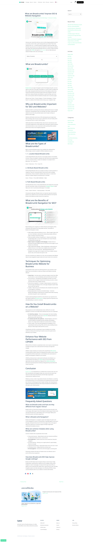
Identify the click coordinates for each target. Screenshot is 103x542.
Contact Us (58, 527)
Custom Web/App (43, 529)
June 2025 (70, 81)
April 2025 (70, 85)
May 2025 (70, 83)
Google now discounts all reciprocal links (52, 492)
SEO (41, 18)
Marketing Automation (44, 525)
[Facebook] (25, 473)
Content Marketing (71, 124)
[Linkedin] (30, 473)
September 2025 (71, 75)
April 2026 (70, 62)
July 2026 (69, 56)
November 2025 (71, 72)
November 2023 (71, 106)
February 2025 (70, 89)
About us (58, 523)
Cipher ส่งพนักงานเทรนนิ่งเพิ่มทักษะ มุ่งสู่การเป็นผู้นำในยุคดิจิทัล (31, 504)
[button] (36, 2)
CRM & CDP (42, 523)
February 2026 (70, 66)
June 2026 (70, 58)
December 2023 (71, 105)
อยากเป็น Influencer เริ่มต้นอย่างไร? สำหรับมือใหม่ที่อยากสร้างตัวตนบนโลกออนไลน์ (74, 30)
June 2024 (70, 103)
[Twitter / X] (32, 473)
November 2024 (71, 95)
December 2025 (71, 70)
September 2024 (71, 99)
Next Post (61, 481)
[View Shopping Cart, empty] (75, 2)
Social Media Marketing (72, 138)
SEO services (43, 50)
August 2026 (70, 54)
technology (70, 140)
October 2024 (70, 97)
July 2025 (69, 79)
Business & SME (71, 120)
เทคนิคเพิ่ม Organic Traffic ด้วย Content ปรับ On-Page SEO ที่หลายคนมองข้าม (74, 35)
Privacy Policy (74, 523)
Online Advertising (71, 134)
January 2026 (70, 68)
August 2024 (70, 101)
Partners (57, 529)
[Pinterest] (27, 473)
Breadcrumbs (28, 371)
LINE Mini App (42, 527)
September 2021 (71, 108)
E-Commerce (70, 130)
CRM (69, 126)
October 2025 (70, 73)
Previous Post (22, 481)
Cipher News (70, 122)
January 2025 (70, 91)
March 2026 (70, 64)
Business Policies (75, 525)
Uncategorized (71, 142)
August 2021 (70, 110)
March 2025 (70, 87)
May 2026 (70, 60)
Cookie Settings (3, 540)
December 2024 (71, 93)
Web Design (44, 18)
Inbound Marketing (72, 132)
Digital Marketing (36, 18)
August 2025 (70, 77)
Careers (57, 525)
